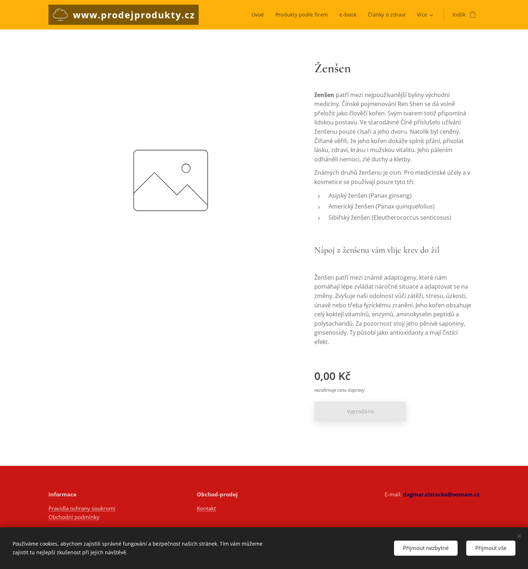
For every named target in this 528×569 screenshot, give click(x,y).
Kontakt (206, 508)
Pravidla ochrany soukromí (81, 508)
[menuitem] (260, 15)
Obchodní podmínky (73, 516)
